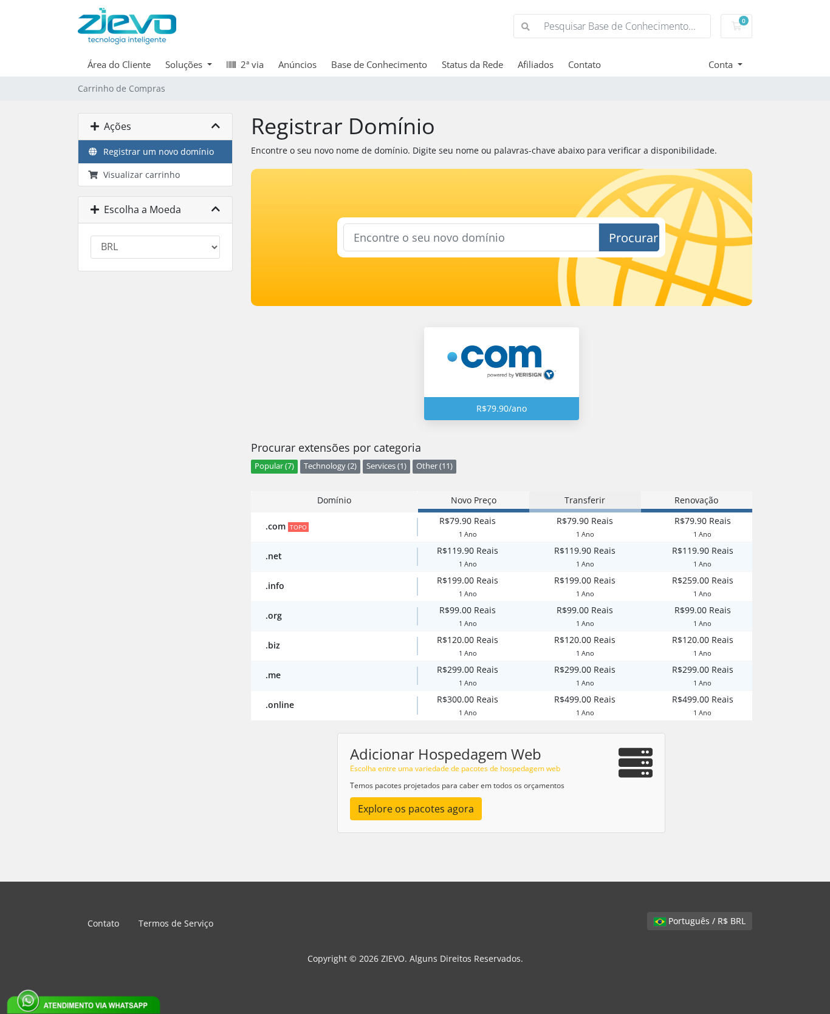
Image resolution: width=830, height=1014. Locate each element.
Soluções (185, 64)
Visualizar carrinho (139, 174)
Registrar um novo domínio (156, 151)
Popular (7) (274, 466)
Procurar (633, 238)
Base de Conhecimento (379, 64)
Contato (584, 64)
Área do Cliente (119, 64)
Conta (721, 64)
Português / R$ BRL (706, 921)
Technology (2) (330, 466)
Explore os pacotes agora (416, 808)
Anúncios (297, 64)
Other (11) (434, 466)
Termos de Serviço (176, 923)
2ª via (250, 64)
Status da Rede (472, 64)
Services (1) (386, 466)
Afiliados (536, 64)
